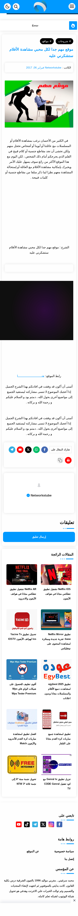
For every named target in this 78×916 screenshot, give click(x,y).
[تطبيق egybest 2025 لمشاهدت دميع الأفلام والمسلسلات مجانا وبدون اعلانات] (56, 669)
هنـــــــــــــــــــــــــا (30, 376)
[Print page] (68, 460)
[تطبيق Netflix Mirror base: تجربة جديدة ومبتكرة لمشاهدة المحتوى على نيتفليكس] (56, 619)
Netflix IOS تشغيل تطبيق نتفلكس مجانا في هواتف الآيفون (57, 594)
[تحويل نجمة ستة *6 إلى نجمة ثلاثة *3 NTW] (21, 764)
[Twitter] (28, 450)
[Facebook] (45, 450)
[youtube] (19, 824)
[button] (7, 6)
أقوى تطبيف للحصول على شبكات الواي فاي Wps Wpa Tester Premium (22, 689)
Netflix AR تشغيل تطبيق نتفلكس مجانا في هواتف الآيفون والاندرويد (23, 594)
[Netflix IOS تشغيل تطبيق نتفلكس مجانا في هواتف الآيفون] (56, 574)
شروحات (63, 41)
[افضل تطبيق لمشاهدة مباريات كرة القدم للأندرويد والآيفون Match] (21, 719)
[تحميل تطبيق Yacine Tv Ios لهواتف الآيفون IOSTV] (21, 619)
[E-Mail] (20, 450)
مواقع (45, 41)
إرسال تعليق (39, 536)
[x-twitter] (43, 824)
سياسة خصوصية (64, 851)
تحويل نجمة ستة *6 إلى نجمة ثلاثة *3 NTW (24, 781)
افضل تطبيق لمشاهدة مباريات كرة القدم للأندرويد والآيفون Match (22, 739)
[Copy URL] (60, 460)
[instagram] (51, 824)
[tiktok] (27, 824)
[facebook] (59, 824)
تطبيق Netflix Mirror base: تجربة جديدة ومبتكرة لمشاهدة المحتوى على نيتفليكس (56, 641)
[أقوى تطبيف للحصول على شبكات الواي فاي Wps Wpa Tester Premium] (21, 669)
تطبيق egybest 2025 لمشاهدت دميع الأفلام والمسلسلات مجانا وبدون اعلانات (57, 691)
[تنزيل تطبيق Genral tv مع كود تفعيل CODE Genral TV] (56, 764)
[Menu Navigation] (65, 6)
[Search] (16, 6)
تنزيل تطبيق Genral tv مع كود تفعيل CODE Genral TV (57, 784)
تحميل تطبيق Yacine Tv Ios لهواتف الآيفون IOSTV (22, 636)
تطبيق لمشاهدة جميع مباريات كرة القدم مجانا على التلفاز (58, 739)
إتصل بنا (69, 859)
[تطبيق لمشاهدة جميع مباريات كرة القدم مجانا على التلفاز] (56, 719)
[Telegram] (12, 450)
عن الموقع (33, 851)
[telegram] (35, 824)
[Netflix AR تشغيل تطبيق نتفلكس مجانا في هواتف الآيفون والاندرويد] (21, 574)
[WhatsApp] (36, 450)
